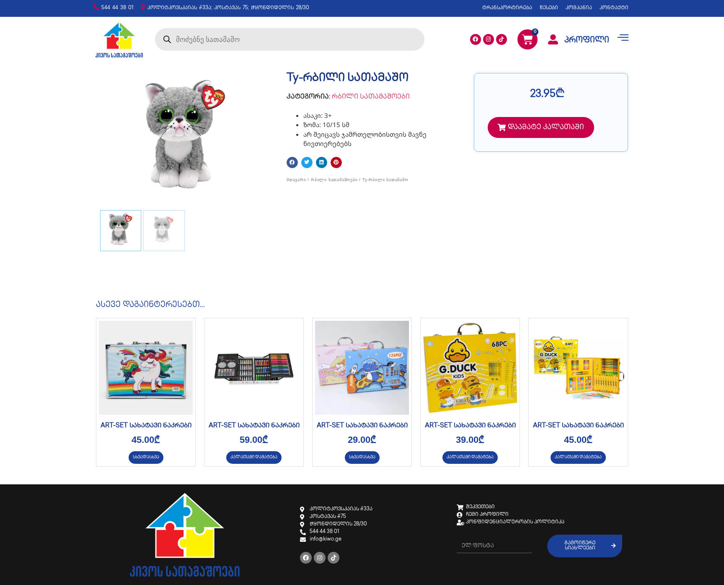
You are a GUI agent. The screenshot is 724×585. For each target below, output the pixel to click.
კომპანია (579, 8)
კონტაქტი (614, 8)
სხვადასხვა (146, 457)
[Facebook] (475, 39)
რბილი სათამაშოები (371, 97)
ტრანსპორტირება (507, 8)
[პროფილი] (553, 39)
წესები (549, 8)
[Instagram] (488, 39)
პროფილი (586, 40)
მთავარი (296, 179)
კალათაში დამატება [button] (253, 457)
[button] (292, 162)
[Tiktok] (501, 39)
